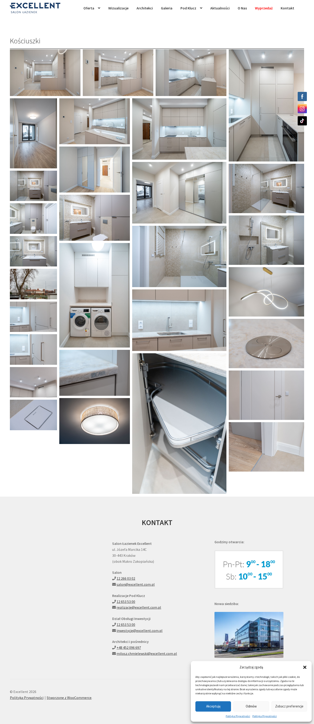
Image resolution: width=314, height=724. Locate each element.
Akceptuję (213, 706)
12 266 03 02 (126, 578)
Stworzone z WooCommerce (69, 697)
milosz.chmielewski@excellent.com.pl (147, 653)
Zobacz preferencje (289, 706)
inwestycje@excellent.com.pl (140, 630)
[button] (305, 667)
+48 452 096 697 (129, 647)
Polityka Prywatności (238, 716)
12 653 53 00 (126, 601)
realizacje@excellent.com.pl (139, 607)
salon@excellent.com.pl (136, 584)
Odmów (251, 706)
